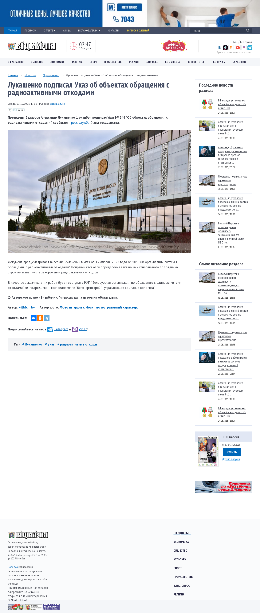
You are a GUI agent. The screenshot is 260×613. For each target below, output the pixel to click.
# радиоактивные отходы (77, 344)
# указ (50, 344)
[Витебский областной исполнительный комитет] (34, 609)
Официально (16, 62)
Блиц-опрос (182, 585)
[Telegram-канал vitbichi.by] (249, 49)
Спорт (93, 62)
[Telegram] (46, 318)
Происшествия (113, 62)
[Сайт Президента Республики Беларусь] (16, 609)
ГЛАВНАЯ (12, 30)
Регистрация (246, 42)
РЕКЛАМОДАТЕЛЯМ (87, 30)
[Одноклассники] (40, 318)
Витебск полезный (138, 30)
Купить (232, 452)
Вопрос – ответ (196, 62)
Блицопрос (239, 62)
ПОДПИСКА (30, 30)
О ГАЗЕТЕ (48, 30)
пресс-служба (79, 122)
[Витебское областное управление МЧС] (51, 609)
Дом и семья (172, 62)
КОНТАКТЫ (113, 30)
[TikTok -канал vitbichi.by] (225, 49)
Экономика (57, 62)
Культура (77, 62)
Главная (13, 75)
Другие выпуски (231, 459)
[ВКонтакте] (34, 318)
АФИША (67, 30)
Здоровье (152, 62)
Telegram (61, 329)
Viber (83, 329)
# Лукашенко (32, 344)
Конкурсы (219, 62)
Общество (37, 62)
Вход (235, 42)
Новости (30, 75)
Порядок (13, 567)
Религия (134, 62)
